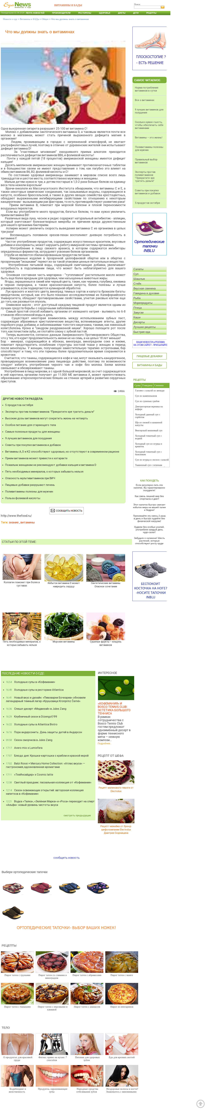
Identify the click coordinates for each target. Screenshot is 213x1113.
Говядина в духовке (146, 293)
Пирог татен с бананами (17, 1006)
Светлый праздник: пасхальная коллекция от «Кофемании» (48, 782)
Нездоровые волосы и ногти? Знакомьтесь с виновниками (122, 1090)
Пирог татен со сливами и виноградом (52, 976)
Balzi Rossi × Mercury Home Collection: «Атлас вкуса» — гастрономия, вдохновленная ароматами (45, 765)
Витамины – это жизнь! (148, 137)
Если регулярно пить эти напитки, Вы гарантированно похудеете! (149, 488)
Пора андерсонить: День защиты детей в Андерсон (44, 732)
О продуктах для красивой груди (17, 1058)
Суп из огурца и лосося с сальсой (152, 460)
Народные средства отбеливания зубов (87, 1090)
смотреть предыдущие (77, 815)
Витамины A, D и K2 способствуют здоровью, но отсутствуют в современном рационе (62, 451)
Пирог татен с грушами (17, 975)
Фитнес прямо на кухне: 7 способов (52, 1058)
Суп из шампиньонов (146, 396)
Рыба (136, 298)
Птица (137, 307)
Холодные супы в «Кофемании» (30, 682)
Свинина (159, 385)
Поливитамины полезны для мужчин (29, 491)
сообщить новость (66, 857)
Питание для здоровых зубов (87, 1058)
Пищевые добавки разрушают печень (30, 484)
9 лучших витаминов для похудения (28, 438)
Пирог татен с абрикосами (87, 975)
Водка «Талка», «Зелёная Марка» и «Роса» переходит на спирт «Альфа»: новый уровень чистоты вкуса (50, 803)
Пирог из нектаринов (121, 1006)
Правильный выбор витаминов (146, 161)
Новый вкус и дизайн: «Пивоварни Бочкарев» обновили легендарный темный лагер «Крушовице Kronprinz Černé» (46, 699)
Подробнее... (105, 743)
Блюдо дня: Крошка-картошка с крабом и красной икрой (47, 755)
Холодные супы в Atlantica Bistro (31, 724)
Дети (136, 13)
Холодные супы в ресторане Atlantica (35, 689)
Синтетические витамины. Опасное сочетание (105, 585)
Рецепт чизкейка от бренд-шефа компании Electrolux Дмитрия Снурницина (116, 829)
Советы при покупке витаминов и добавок (33, 445)
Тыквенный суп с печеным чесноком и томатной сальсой (150, 466)
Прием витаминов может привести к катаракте (36, 458)
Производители (61, 13)
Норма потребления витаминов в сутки (146, 89)
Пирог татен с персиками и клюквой (52, 1008)
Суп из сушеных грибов (147, 401)
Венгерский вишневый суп (148, 430)
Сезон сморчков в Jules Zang (29, 740)
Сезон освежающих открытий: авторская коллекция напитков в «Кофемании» (45, 792)
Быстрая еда (141, 331)
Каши (137, 317)
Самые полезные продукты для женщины (32, 431)
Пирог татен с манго (121, 975)
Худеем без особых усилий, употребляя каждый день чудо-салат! (149, 530)
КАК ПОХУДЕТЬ (149, 480)
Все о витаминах (144, 100)
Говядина (147, 385)
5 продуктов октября (19, 405)
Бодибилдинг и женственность (17, 1090)
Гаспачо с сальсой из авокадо (149, 390)
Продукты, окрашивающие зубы (52, 1090)
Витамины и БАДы (29, 19)
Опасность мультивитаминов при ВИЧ (30, 478)
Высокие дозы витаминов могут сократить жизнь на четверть (46, 418)
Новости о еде (10, 19)
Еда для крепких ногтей (122, 1057)
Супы (137, 385)
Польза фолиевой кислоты (22, 498)
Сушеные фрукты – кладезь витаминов (105, 643)
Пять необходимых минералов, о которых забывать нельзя (44, 471)
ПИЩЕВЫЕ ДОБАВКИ (149, 356)
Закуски (138, 312)
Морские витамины (64, 641)
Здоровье (104, 13)
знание (14, 522)
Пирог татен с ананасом (87, 1006)
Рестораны (84, 13)
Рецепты (151, 13)
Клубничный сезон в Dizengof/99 (31, 716)
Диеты (121, 13)
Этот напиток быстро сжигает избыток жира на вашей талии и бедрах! (149, 507)
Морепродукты (142, 303)
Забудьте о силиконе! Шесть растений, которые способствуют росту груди (149, 541)
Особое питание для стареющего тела (30, 425)
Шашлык (139, 278)
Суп (135, 274)
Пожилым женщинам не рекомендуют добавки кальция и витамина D (50, 465)
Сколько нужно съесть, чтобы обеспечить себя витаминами (149, 125)
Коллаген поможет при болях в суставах (22, 584)
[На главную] (16, 9)
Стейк (137, 283)
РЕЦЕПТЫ (139, 379)
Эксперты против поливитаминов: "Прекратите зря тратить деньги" (49, 411)
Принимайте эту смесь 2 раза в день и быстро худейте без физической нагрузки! (149, 518)
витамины (27, 522)
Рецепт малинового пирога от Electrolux (116, 789)
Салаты (138, 269)
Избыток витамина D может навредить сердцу (64, 585)
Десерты (139, 322)
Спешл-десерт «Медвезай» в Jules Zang (36, 708)
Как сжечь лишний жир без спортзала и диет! (149, 497)
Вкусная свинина (144, 288)
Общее (45, 19)
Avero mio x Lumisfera (24, 747)
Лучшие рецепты (144, 327)
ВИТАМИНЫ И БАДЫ (149, 365)
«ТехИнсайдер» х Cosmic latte (29, 774)
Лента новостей (35, 13)
